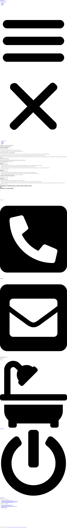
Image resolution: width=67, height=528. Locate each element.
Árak (2, 2)
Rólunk (2, 142)
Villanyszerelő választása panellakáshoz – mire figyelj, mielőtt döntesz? (9, 506)
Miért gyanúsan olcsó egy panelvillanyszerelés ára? (7, 500)
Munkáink (2, 4)
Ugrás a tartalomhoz (2, 0)
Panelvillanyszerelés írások (4, 507)
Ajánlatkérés (2, 3)
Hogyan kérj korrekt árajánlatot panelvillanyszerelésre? (7, 502)
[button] (33, 73)
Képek (2, 5)
